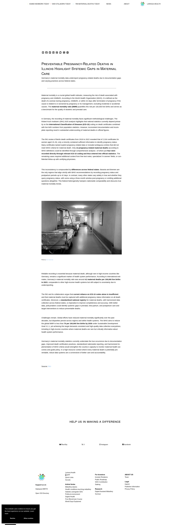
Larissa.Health (70, 472)
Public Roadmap (101, 479)
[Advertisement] (90, 29)
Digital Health (70, 496)
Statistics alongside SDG (74, 492)
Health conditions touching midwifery (78, 489)
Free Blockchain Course (73, 499)
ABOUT (126, 4)
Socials (67, 480)
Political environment (72, 494)
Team (127, 477)
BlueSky (64, 444)
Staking (97, 484)
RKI (49, 366)
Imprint (127, 484)
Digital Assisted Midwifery (104, 491)
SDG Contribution (101, 482)
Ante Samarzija (49, 259)
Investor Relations (101, 477)
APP (68, 475)
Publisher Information (132, 486)
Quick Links (69, 477)
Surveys (98, 494)
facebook (127, 444)
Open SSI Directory (42, 493)
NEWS (108, 4)
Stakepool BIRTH (41, 489)
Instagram (104, 444)
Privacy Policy (130, 489)
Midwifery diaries (71, 487)
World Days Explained (73, 501)
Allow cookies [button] (28, 518)
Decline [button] (12, 518)
